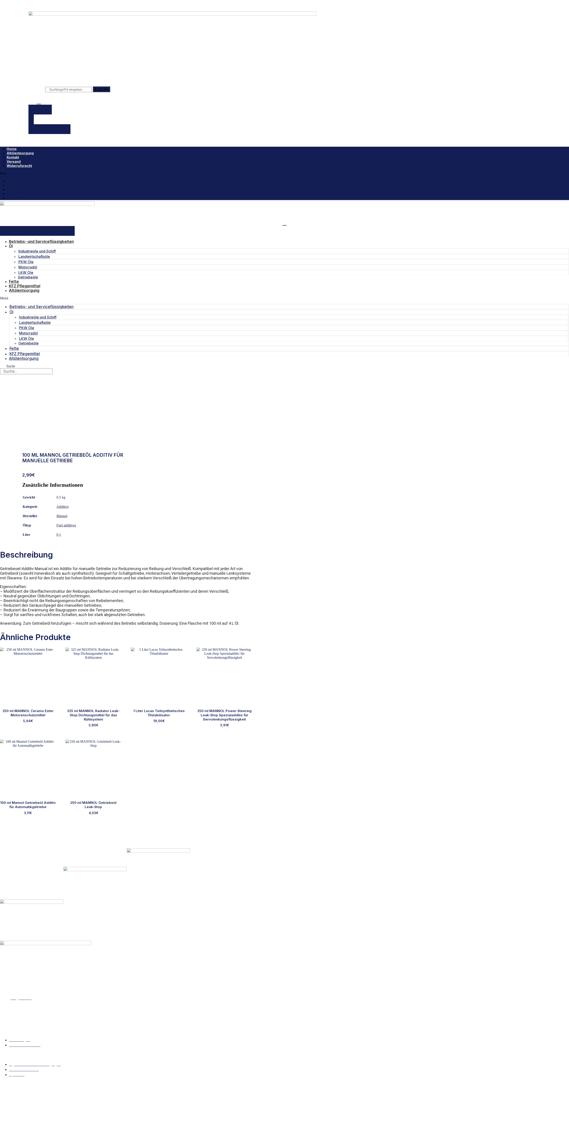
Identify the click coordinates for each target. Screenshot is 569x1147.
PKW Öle (26, 262)
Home (12, 149)
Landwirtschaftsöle (34, 256)
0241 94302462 (18, 991)
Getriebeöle (28, 277)
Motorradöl (27, 267)
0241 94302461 (17, 987)
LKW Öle (25, 272)
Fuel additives (66, 525)
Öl (11, 246)
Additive (62, 506)
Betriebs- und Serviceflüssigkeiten (41, 241)
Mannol (61, 516)
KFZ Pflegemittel (24, 286)
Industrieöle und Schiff (37, 251)
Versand (14, 161)
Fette (14, 281)
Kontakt (13, 157)
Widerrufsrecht (19, 166)
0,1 (58, 534)
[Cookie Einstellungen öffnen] (33, 1145)
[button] (284, 298)
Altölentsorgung (20, 153)
